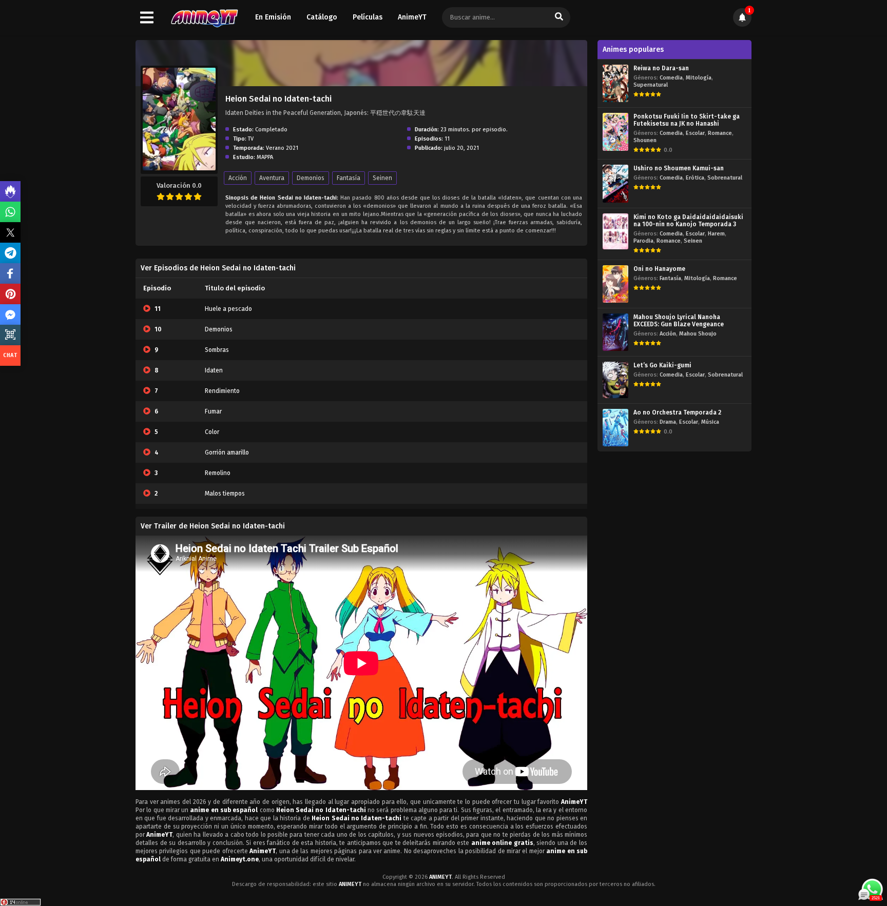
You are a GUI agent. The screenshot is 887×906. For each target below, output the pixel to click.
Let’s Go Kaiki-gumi (662, 365)
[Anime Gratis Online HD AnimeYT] (204, 18)
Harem (716, 233)
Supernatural (650, 85)
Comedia (671, 77)
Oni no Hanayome (659, 268)
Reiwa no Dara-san (661, 68)
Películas (367, 17)
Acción (237, 178)
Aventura (271, 178)
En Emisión (273, 17)
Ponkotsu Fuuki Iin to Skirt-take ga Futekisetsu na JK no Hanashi (686, 120)
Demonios (310, 178)
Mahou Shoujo (698, 333)
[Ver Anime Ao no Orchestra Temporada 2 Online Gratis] (615, 427)
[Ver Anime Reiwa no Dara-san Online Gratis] (615, 83)
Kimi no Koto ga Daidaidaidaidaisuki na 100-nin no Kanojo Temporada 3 (688, 220)
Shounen (645, 140)
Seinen (382, 178)
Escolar (695, 133)
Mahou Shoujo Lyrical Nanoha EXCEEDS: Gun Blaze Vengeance (678, 320)
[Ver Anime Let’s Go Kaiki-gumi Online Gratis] (615, 380)
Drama (668, 422)
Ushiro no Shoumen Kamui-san (678, 168)
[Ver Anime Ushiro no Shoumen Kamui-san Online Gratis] (615, 183)
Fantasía (348, 178)
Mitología (698, 77)
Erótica (695, 177)
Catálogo (321, 17)
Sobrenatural (724, 177)
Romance (720, 133)
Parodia (643, 241)
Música (710, 422)
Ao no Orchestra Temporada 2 (677, 412)
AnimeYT (412, 17)
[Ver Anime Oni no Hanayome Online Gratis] (615, 284)
